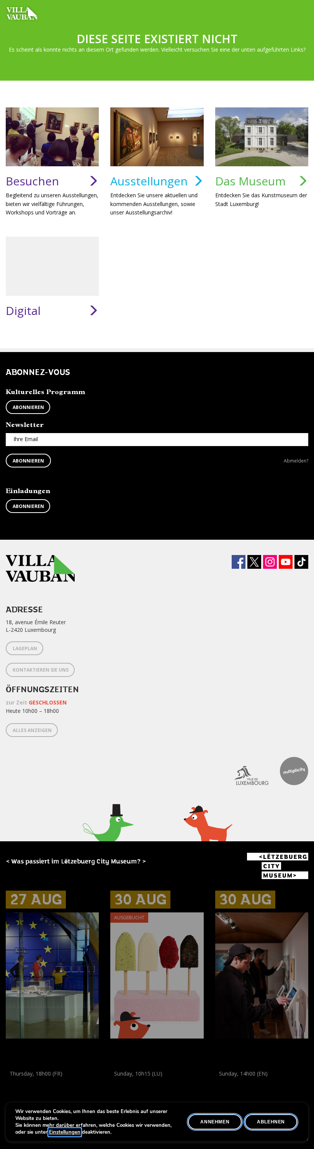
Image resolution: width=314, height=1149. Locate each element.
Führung (16, 1082)
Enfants (140, 1090)
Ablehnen (271, 1122)
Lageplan (25, 648)
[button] (108, 835)
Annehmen (214, 1122)
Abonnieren (28, 407)
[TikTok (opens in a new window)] (301, 562)
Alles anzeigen (32, 730)
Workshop (123, 1082)
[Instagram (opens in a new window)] (270, 562)
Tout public (63, 1090)
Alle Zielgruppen (27, 1090)
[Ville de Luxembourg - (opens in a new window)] (245, 771)
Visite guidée (44, 1082)
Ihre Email (25, 439)
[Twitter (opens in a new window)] (254, 562)
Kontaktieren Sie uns (41, 670)
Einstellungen (64, 1132)
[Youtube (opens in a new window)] (286, 562)
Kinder (120, 1090)
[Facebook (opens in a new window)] (238, 562)
